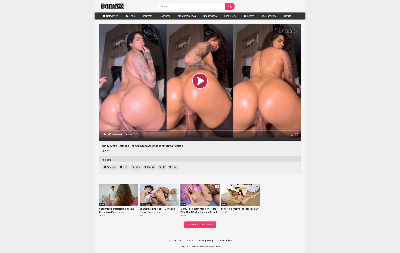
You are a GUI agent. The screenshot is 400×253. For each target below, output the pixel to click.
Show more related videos (200, 224)
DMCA (287, 16)
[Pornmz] (112, 6)
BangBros (165, 16)
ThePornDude (269, 16)
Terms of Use (225, 240)
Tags (132, 16)
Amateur (111, 167)
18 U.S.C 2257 (175, 240)
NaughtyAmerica (187, 16)
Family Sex (230, 16)
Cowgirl (151, 167)
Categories (112, 16)
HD (163, 167)
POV (125, 167)
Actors (250, 16)
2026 (137, 167)
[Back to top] (389, 243)
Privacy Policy (205, 240)
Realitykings (210, 16)
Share (108, 160)
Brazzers (147, 16)
